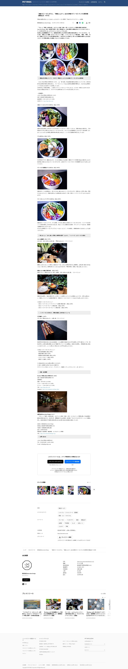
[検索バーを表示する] (105, 2)
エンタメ (46, 4)
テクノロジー (29, 4)
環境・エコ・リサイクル (65, 515)
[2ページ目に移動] (88, 482)
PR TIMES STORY (42, 641)
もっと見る (103, 593)
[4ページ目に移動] (89, 482)
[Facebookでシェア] (80, 23)
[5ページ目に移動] (90, 482)
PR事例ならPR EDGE (67, 646)
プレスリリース (31, 550)
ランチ (73, 523)
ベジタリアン (70, 520)
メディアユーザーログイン (55, 461)
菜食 (77, 520)
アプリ (40, 4)
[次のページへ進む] (94, 489)
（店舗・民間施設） (71, 530)
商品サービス (62, 508)
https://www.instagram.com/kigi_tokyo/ (51, 389)
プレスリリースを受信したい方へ (29, 648)
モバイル (35, 4)
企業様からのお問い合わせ (72, 665)
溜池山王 (83, 520)
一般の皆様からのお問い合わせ (85, 665)
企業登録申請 (94, 2)
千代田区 (67, 523)
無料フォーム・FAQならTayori (69, 643)
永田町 (60, 523)
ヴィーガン (61, 520)
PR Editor (41, 654)
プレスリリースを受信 (84, 2)
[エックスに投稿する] (77, 23)
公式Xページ (87, 647)
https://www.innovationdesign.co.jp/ (85, 561)
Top (23, 4)
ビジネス (75, 4)
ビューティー (52, 4)
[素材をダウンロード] (87, 23)
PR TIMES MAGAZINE (43, 649)
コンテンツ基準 (42, 665)
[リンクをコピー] (89, 23)
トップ (24, 550)
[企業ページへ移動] (27, 566)
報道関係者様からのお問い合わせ (58, 665)
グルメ (80, 4)
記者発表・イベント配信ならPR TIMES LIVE (48, 646)
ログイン (100, 2)
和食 (67, 526)
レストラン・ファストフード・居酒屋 (68, 512)
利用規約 (48, 665)
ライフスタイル (68, 4)
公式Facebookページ (89, 641)
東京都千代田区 (61, 530)
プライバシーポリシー (32, 665)
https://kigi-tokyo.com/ (48, 101)
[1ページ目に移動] (87, 482)
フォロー (26, 579)
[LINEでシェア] (82, 23)
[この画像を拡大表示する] (43, 490)
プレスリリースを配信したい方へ (29, 650)
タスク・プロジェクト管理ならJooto (70, 641)
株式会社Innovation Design (43, 550)
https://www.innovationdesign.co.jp (48, 433)
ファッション (60, 4)
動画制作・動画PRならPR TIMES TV (46, 643)
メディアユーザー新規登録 (72, 461)
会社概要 (24, 665)
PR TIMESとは (25, 642)
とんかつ (61, 526)
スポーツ (86, 4)
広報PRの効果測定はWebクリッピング (47, 651)
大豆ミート (80, 523)
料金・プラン (25, 645)
